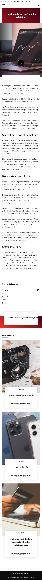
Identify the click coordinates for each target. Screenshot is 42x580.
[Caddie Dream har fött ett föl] (21, 366)
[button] (39, 5)
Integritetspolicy (18, 573)
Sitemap (26, 573)
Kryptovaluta (29, 332)
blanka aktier (17, 94)
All (6, 332)
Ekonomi (12, 332)
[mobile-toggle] (3, 5)
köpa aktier (16, 91)
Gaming (19, 332)
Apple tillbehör (21, 467)
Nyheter (21, 389)
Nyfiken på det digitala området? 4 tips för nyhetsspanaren (21, 542)
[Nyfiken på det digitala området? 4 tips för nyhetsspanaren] (21, 509)
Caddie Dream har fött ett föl (21, 395)
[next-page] (22, 561)
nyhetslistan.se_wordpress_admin (24, 317)
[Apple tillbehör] (21, 438)
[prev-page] (19, 561)
